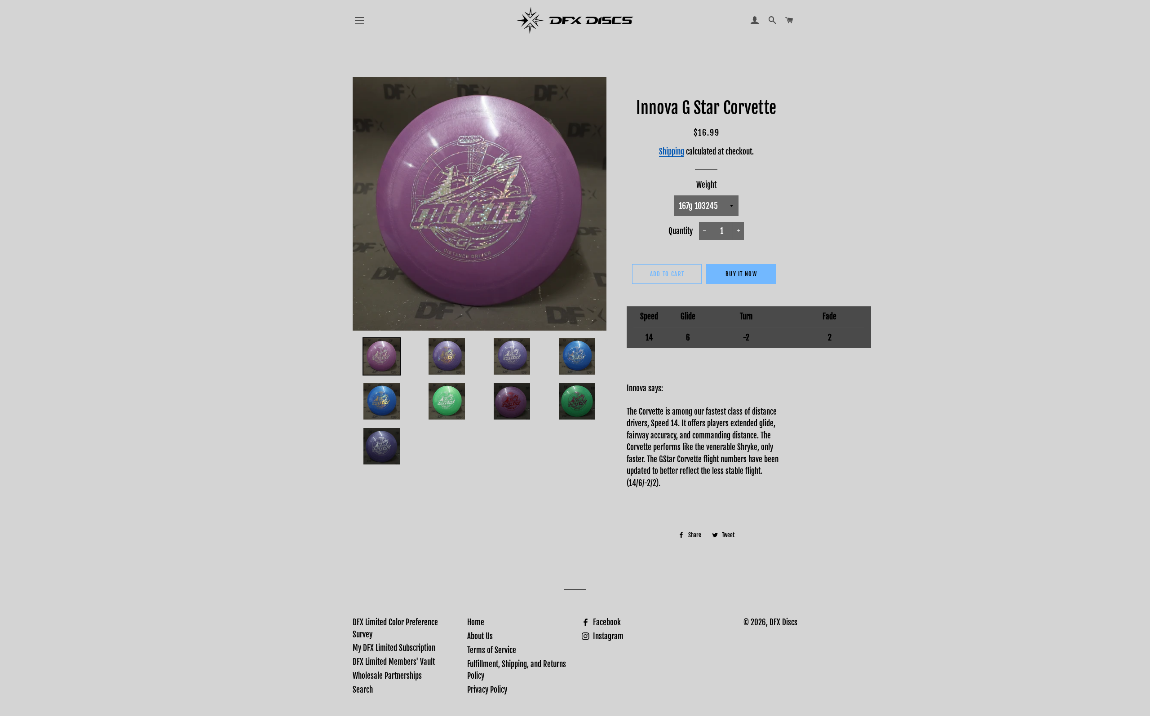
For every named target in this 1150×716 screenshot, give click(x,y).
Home (475, 622)
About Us (480, 636)
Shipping (671, 151)
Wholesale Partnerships (387, 676)
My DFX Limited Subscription (394, 648)
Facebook (606, 622)
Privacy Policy (487, 689)
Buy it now (741, 274)
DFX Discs (783, 622)
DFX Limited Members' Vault (394, 662)
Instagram (607, 636)
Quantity (680, 231)
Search (363, 689)
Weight (706, 185)
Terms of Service (491, 650)
